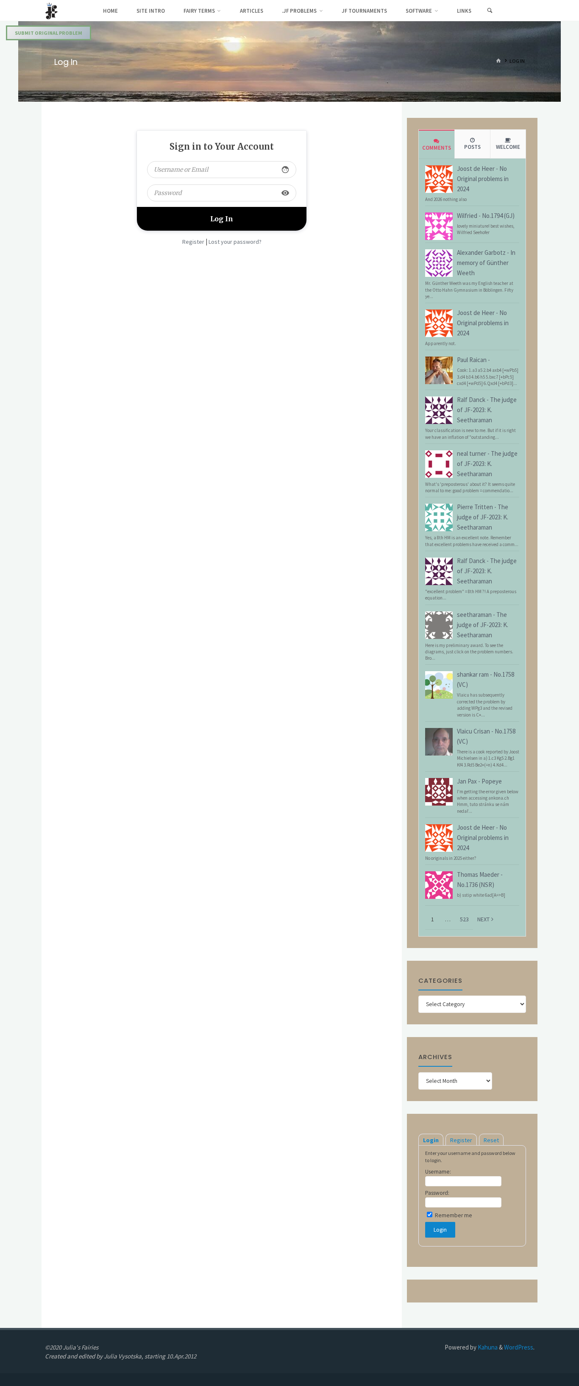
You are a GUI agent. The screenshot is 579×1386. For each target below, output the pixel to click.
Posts (472, 147)
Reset (491, 1140)
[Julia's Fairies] (51, 10)
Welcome (508, 147)
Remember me (453, 1215)
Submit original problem (48, 33)
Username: (438, 1171)
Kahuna (487, 1347)
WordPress (518, 1347)
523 (464, 919)
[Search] (489, 10)
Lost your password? (235, 241)
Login (431, 1140)
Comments (436, 147)
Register (193, 241)
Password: (437, 1192)
